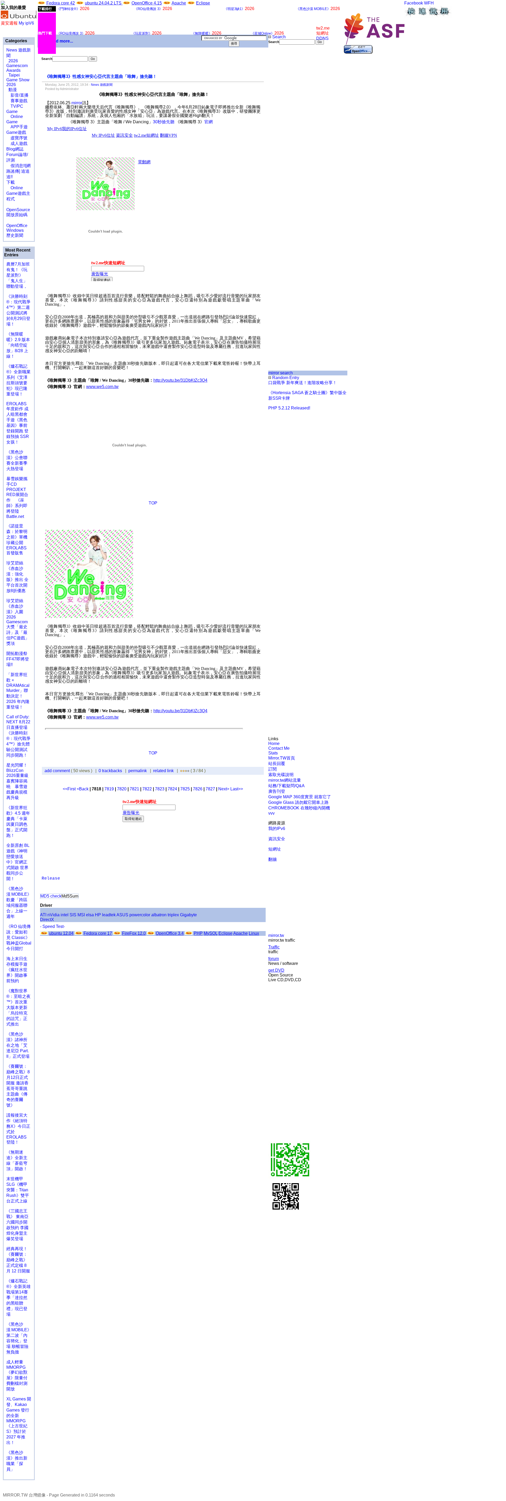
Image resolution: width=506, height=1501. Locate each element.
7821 (134, 789)
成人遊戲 (16, 143)
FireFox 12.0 (134, 933)
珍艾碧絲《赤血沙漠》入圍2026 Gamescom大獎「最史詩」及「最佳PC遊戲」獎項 (17, 622)
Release (51, 878)
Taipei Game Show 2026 (18, 80)
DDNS (322, 38)
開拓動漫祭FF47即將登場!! (17, 659)
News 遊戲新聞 (102, 85)
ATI (43, 915)
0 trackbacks (110, 770)
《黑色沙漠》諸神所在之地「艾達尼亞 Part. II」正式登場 (18, 1045)
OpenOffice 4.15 (147, 3)
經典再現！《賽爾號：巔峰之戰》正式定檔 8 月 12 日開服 (18, 1260)
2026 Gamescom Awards (17, 66)
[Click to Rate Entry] (181, 770)
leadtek (109, 915)
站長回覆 (276, 763)
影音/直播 (17, 95)
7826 (197, 789)
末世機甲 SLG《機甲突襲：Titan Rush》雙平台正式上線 (17, 1190)
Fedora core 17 (98, 933)
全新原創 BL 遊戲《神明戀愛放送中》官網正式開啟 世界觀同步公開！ (17, 862)
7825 (185, 789)
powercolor (139, 915)
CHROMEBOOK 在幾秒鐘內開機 (299, 808)
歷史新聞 (14, 235)
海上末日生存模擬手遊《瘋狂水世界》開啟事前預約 (16, 969)
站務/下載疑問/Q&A (286, 785)
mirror (76, 103)
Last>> (236, 789)
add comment (58, 770)
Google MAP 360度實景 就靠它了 (299, 797)
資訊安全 (276, 839)
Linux (254, 933)
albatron (159, 915)
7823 (159, 789)
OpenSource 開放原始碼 (18, 209)
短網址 (274, 849)
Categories (15, 41)
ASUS (122, 915)
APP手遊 (17, 127)
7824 (172, 789)
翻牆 (272, 859)
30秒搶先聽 (163, 122)
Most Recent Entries (17, 252)
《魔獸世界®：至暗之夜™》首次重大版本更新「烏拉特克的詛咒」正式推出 (18, 1007)
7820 (121, 789)
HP (98, 915)
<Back (83, 789)
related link (163, 770)
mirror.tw (276, 935)
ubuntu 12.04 (61, 933)
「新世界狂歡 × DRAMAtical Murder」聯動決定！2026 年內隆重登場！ (18, 690)
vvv (271, 813)
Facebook (413, 3)
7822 (147, 789)
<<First (70, 789)
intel (65, 915)
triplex (173, 915)
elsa (90, 915)
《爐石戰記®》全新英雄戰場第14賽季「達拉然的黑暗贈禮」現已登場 (18, 1297)
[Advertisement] (286, 133)
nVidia (53, 915)
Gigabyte (188, 915)
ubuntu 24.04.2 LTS (104, 3)
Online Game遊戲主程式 (18, 193)
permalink (137, 770)
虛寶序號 (16, 138)
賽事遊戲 (16, 100)
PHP (198, 933)
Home (274, 743)
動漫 (12, 89)
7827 (210, 789)
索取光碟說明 (281, 774)
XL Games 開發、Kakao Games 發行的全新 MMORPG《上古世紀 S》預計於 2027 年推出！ (18, 1421)
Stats (273, 753)
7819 (109, 789)
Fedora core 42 (60, 3)
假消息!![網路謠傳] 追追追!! (18, 171)
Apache (179, 3)
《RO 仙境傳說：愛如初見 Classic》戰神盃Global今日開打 (18, 937)
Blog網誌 (14, 149)
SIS (73, 915)
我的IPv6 (276, 828)
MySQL (210, 933)
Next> (224, 789)
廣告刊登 (276, 791)
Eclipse (203, 3)
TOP (153, 503)
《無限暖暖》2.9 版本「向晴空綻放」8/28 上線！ (18, 345)
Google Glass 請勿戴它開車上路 (298, 802)
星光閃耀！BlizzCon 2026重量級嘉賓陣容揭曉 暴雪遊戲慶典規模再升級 (17, 781)
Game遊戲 (16, 132)
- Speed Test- (52, 926)
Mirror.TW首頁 (281, 758)
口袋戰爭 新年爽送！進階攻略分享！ (302, 382)
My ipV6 (26, 23)
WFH (429, 3)
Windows (15, 230)
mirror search (280, 373)
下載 (10, 182)
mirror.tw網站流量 (284, 780)
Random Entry (285, 377)
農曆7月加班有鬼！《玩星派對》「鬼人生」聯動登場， (18, 275)
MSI (81, 915)
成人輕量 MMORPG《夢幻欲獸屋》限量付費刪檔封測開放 (16, 1375)
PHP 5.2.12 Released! (289, 408)
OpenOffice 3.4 (170, 933)
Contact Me (279, 748)
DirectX (47, 919)
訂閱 (272, 769)
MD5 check (50, 896)
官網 (208, 122)
